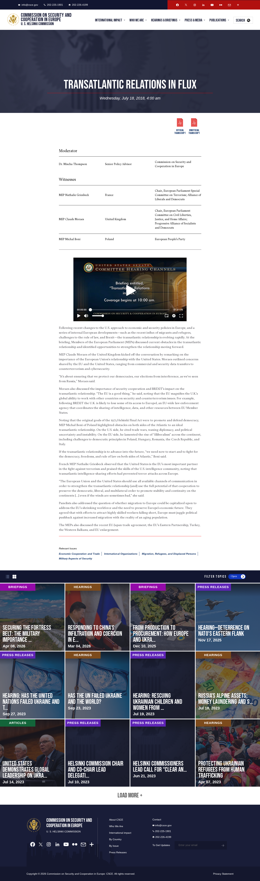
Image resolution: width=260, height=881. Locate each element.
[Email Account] (229, 5)
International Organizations (120, 553)
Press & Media (193, 20)
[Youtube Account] (212, 5)
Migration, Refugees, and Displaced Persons (169, 553)
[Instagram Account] (195, 5)
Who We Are (136, 20)
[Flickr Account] (221, 5)
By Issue (114, 845)
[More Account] (238, 5)
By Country (115, 839)
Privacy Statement (223, 873)
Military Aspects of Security (75, 558)
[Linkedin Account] (203, 5)
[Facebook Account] (177, 5)
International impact (120, 832)
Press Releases (118, 852)
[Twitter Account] (186, 5)
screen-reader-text (32, 617)
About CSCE (116, 819)
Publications (217, 20)
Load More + (130, 795)
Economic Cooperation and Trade (79, 553)
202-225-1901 (55, 4)
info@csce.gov (30, 4)
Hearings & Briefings (164, 20)
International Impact (108, 20)
